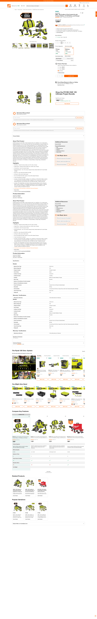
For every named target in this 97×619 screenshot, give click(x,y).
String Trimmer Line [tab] (76, 355)
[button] (50, 97)
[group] (23, 98)
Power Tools (20, 9)
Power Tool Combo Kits (27, 9)
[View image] (14, 45)
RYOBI (14, 512)
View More (48, 471)
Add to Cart (71, 75)
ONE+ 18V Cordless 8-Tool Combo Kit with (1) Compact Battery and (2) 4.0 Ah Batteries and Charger (42, 517)
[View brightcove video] (33, 45)
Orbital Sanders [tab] (65, 355)
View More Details (59, 32)
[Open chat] (96, 14)
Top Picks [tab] (39, 355)
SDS (57, 147)
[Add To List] (81, 13)
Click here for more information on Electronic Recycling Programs (26, 188)
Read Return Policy (60, 84)
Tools (16, 9)
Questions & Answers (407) (67, 17)
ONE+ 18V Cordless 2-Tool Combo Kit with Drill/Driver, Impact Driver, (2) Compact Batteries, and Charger (17, 517)
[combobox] (45, 6)
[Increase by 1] (62, 76)
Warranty (58, 149)
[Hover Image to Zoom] (33, 26)
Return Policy (16, 189)
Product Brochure (59, 148)
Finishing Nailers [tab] (47, 355)
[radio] (58, 67)
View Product (15, 495)
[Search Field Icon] (67, 6)
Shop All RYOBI (58, 144)
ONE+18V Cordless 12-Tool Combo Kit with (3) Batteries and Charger (29, 516)
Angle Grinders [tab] (57, 355)
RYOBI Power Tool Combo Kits (38, 9)
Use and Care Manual (60, 150)
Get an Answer (79, 117)
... (13, 9)
